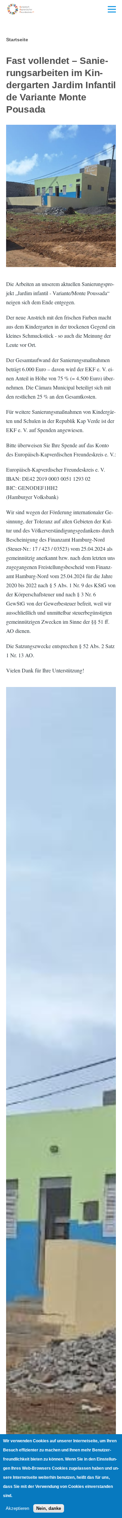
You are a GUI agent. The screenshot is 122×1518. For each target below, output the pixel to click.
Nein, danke (48, 1508)
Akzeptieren (17, 1508)
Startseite (17, 39)
